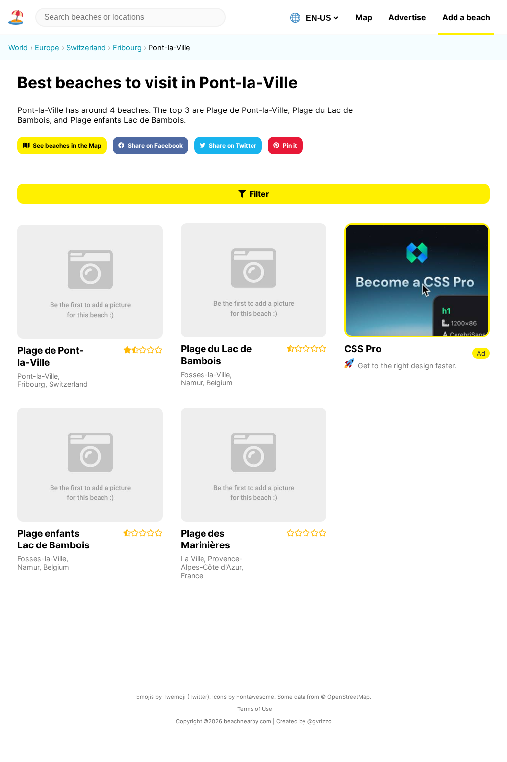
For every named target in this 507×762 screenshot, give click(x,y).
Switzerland (68, 384)
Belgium (219, 383)
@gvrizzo (319, 721)
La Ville (192, 558)
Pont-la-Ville (37, 376)
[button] (17, 17)
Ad (481, 353)
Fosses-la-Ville (205, 374)
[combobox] (130, 17)
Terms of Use (254, 709)
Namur (192, 383)
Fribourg (31, 384)
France (192, 575)
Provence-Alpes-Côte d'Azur (212, 562)
